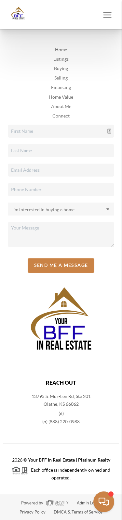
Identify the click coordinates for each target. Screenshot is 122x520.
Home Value (61, 97)
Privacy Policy (33, 512)
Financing (61, 87)
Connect (61, 115)
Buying (61, 68)
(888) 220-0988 (64, 421)
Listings (61, 59)
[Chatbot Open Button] (103, 501)
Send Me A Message (61, 265)
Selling (61, 77)
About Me (61, 106)
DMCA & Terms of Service (78, 512)
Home (61, 49)
